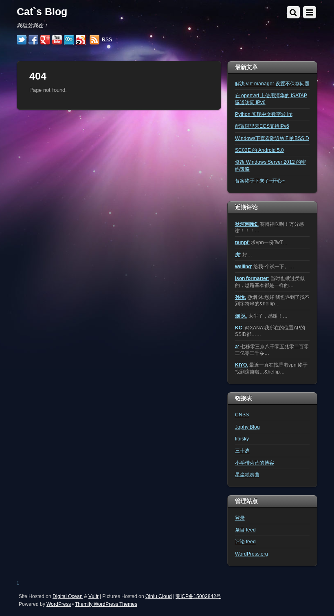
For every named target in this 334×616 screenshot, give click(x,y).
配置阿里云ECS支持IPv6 (262, 126)
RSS (107, 39)
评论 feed (245, 541)
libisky (242, 438)
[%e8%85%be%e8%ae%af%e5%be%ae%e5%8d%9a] (69, 40)
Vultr (93, 596)
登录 (240, 517)
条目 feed (245, 529)
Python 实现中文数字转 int (263, 114)
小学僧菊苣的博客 (254, 462)
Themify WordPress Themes (106, 604)
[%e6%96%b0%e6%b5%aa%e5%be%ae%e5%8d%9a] (81, 40)
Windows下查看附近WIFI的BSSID (272, 138)
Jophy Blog (247, 426)
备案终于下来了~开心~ (260, 180)
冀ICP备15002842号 (198, 596)
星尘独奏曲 (247, 474)
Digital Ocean (68, 596)
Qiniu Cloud (158, 596)
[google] (45, 40)
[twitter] (21, 40)
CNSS (242, 414)
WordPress (58, 604)
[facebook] (33, 40)
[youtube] (57, 40)
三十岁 (242, 450)
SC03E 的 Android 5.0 (259, 150)
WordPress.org (251, 553)
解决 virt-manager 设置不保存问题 (272, 83)
